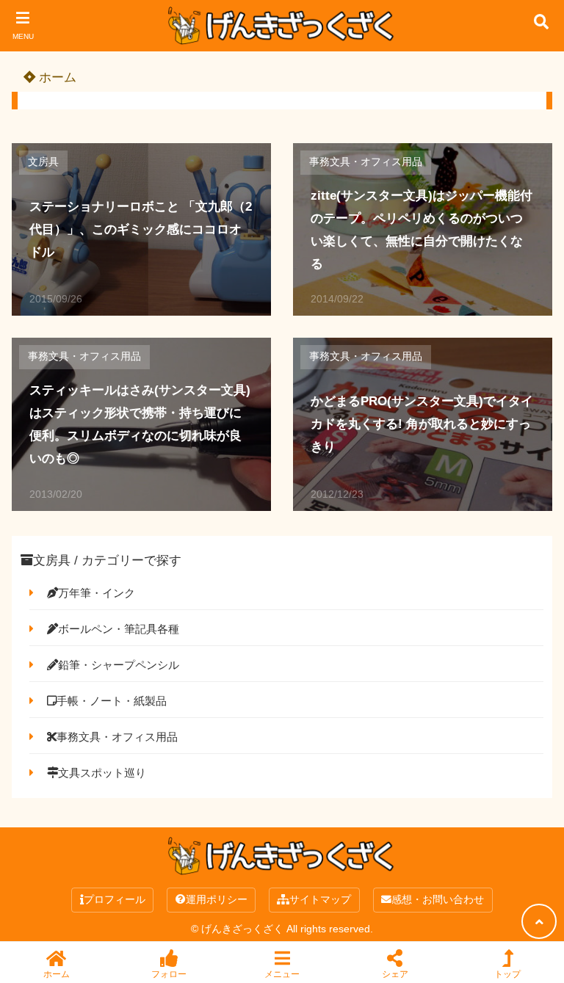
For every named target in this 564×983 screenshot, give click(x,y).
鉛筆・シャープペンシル (118, 665)
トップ (507, 974)
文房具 (43, 161)
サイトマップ (320, 899)
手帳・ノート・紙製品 (112, 700)
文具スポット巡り (102, 772)
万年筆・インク (96, 593)
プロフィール (114, 899)
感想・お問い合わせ (437, 899)
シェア (395, 974)
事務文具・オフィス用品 (365, 161)
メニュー (282, 974)
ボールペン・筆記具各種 (118, 629)
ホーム (55, 77)
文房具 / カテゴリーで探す (107, 560)
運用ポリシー (216, 899)
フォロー (169, 974)
